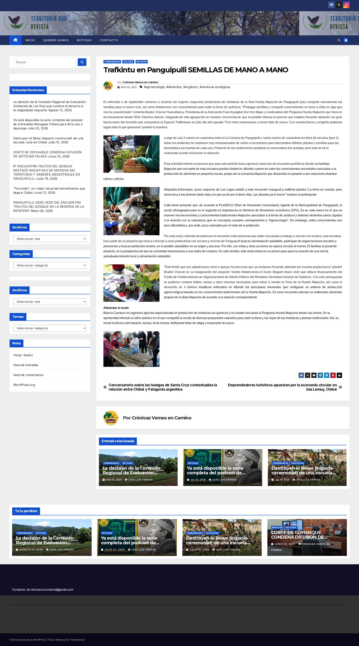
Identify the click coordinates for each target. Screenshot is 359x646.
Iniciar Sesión (23, 355)
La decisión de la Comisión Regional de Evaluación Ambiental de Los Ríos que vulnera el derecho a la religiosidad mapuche (49, 106)
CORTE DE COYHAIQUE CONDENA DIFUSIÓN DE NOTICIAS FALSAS (297, 537)
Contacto (109, 40)
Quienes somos (56, 40)
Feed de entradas (25, 365)
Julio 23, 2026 (115, 549)
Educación (298, 463)
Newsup (60, 639)
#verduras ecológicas (215, 87)
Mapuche (277, 527)
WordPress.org (24, 385)
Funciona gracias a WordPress (27, 639)
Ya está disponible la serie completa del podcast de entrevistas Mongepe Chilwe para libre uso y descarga (48, 124)
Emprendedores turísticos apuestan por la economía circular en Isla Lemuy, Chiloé (282, 387)
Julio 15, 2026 (200, 549)
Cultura (128, 62)
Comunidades (112, 62)
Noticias (84, 40)
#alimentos (174, 87)
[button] (339, 40)
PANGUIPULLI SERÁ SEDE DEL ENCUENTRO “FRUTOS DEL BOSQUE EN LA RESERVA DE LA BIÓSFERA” (48, 207)
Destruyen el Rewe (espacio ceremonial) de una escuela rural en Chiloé (302, 472)
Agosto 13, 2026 (31, 549)
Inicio (30, 40)
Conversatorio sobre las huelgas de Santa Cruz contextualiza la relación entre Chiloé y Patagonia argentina (163, 387)
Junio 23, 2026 (285, 544)
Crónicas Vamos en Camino (140, 82)
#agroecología (154, 87)
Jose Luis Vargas (140, 479)
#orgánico (190, 87)
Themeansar (77, 639)
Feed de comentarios (28, 375)
